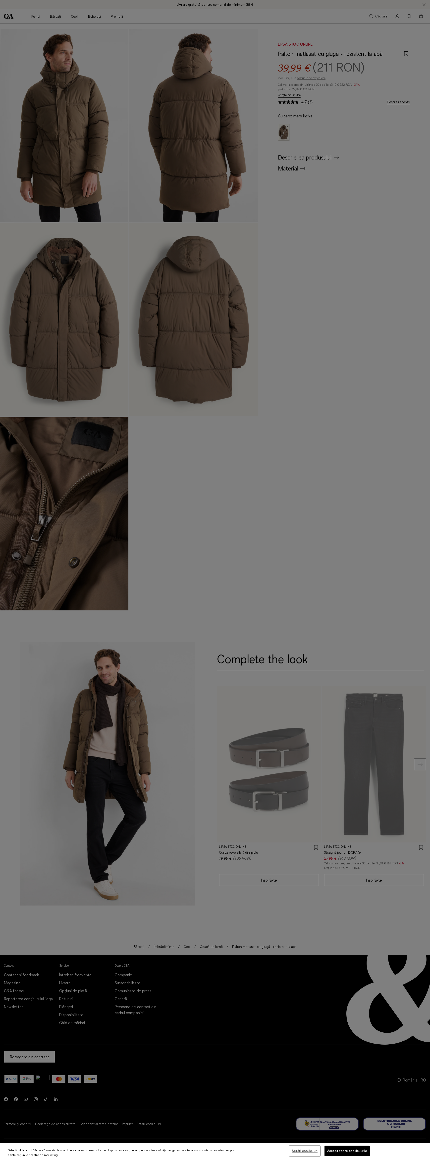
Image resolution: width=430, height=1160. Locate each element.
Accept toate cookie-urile (347, 1151)
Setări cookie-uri (305, 1151)
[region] (215, 1151)
